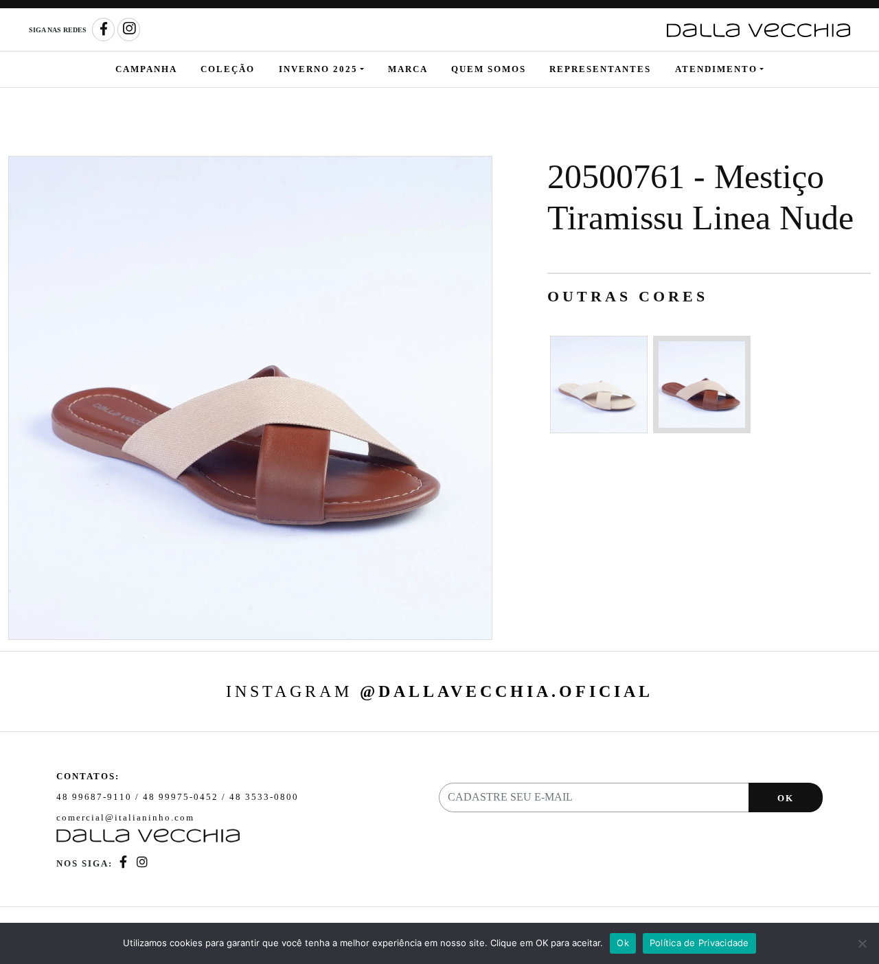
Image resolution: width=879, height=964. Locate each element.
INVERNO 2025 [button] (318, 69)
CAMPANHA (146, 69)
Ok (623, 942)
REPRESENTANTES (600, 69)
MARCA (408, 69)
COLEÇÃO (228, 69)
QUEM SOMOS (488, 69)
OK (785, 798)
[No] (862, 943)
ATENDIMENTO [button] (716, 69)
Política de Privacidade (699, 942)
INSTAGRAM (439, 691)
